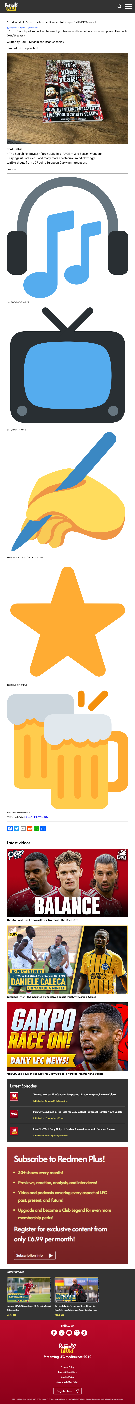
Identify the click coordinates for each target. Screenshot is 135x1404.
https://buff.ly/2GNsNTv (36, 817)
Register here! (65, 1391)
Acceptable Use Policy (67, 1382)
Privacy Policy (67, 1367)
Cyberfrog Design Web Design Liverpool (79, 1399)
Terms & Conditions (67, 1372)
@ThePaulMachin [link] (16, 27)
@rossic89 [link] (32, 27)
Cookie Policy (67, 1377)
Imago (121, 1399)
